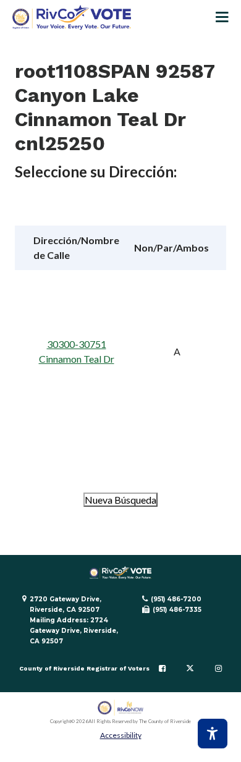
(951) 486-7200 (176, 599)
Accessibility (121, 735)
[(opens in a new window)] (121, 708)
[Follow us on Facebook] (162, 668)
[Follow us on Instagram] (218, 668)
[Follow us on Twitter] (190, 668)
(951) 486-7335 (177, 610)
